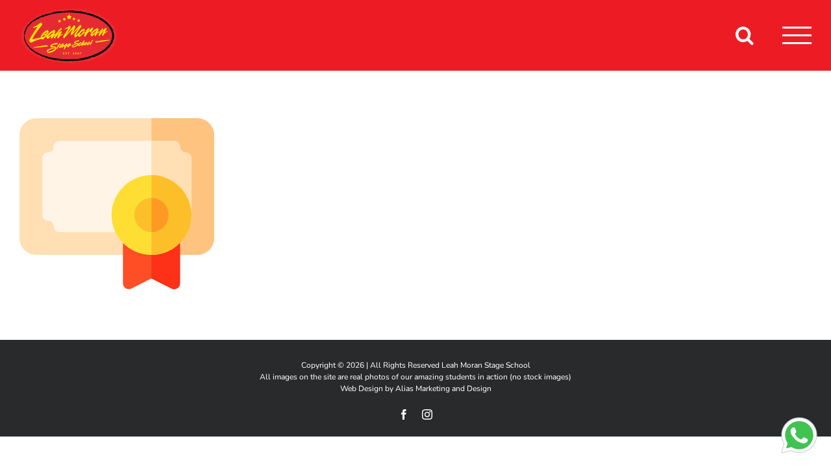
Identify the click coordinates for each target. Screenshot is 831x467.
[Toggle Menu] (797, 35)
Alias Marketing (422, 388)
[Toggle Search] (745, 35)
